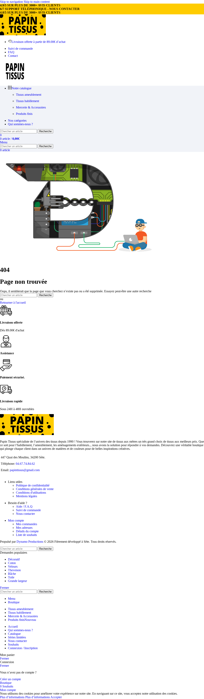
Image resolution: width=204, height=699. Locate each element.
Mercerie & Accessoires (31, 107)
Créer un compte (10, 679)
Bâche (12, 573)
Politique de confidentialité (32, 485)
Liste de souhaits (26, 535)
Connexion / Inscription (23, 648)
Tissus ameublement (28, 94)
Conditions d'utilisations (31, 492)
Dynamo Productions (30, 541)
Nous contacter (25, 513)
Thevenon (14, 570)
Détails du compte (27, 531)
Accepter (56, 697)
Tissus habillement (27, 101)
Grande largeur (17, 581)
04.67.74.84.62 (25, 463)
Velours (13, 566)
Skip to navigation (12, 1)
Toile (11, 577)
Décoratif (14, 559)
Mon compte (16, 520)
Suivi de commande (28, 510)
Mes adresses (24, 527)
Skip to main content (37, 1)
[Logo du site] (23, 34)
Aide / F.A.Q (24, 506)
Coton (12, 563)
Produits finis (24, 113)
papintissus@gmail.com (25, 470)
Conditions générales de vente (35, 489)
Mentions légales (26, 496)
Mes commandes (26, 524)
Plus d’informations (25, 697)
